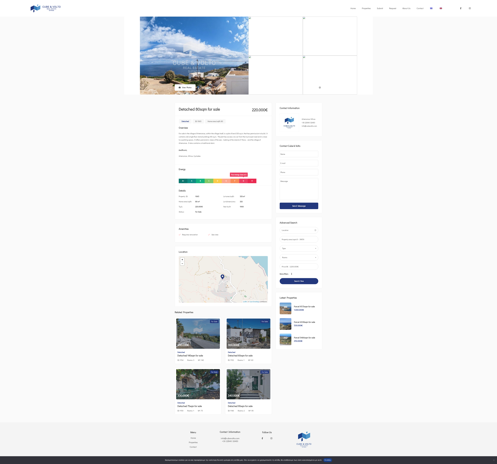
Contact (420, 8)
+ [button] (182, 259)
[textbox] (299, 248)
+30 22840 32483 (308, 122)
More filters (284, 274)
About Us (406, 8)
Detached (185, 121)
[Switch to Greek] (431, 8)
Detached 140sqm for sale (190, 355)
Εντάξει (328, 460)
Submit (380, 8)
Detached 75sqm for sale (189, 406)
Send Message (299, 205)
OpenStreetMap (254, 302)
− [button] (182, 263)
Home (353, 8)
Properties (366, 8)
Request (392, 8)
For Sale (198, 212)
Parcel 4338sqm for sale (304, 322)
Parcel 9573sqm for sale (304, 306)
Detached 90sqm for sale (240, 406)
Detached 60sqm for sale (240, 355)
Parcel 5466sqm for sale (304, 337)
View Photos (187, 87)
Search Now (299, 281)
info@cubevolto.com (230, 438)
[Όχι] (493, 460)
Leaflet (245, 302)
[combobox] (299, 248)
